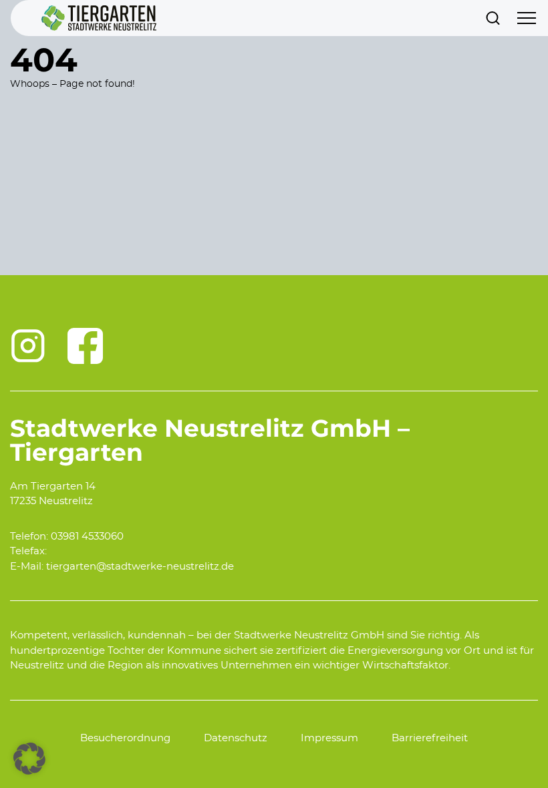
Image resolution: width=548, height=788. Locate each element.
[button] (29, 758)
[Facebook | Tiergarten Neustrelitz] (85, 346)
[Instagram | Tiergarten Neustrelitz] (28, 346)
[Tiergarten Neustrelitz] (98, 18)
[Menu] (526, 18)
